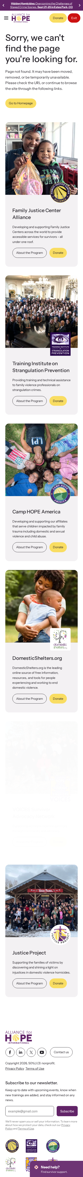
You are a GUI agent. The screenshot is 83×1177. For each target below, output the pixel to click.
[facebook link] (10, 1052)
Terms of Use (34, 1069)
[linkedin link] (20, 1052)
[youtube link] (41, 1052)
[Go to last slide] (3, 5)
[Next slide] (79, 5)
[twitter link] (31, 1052)
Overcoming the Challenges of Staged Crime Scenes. (41, 5)
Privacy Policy (14, 1069)
